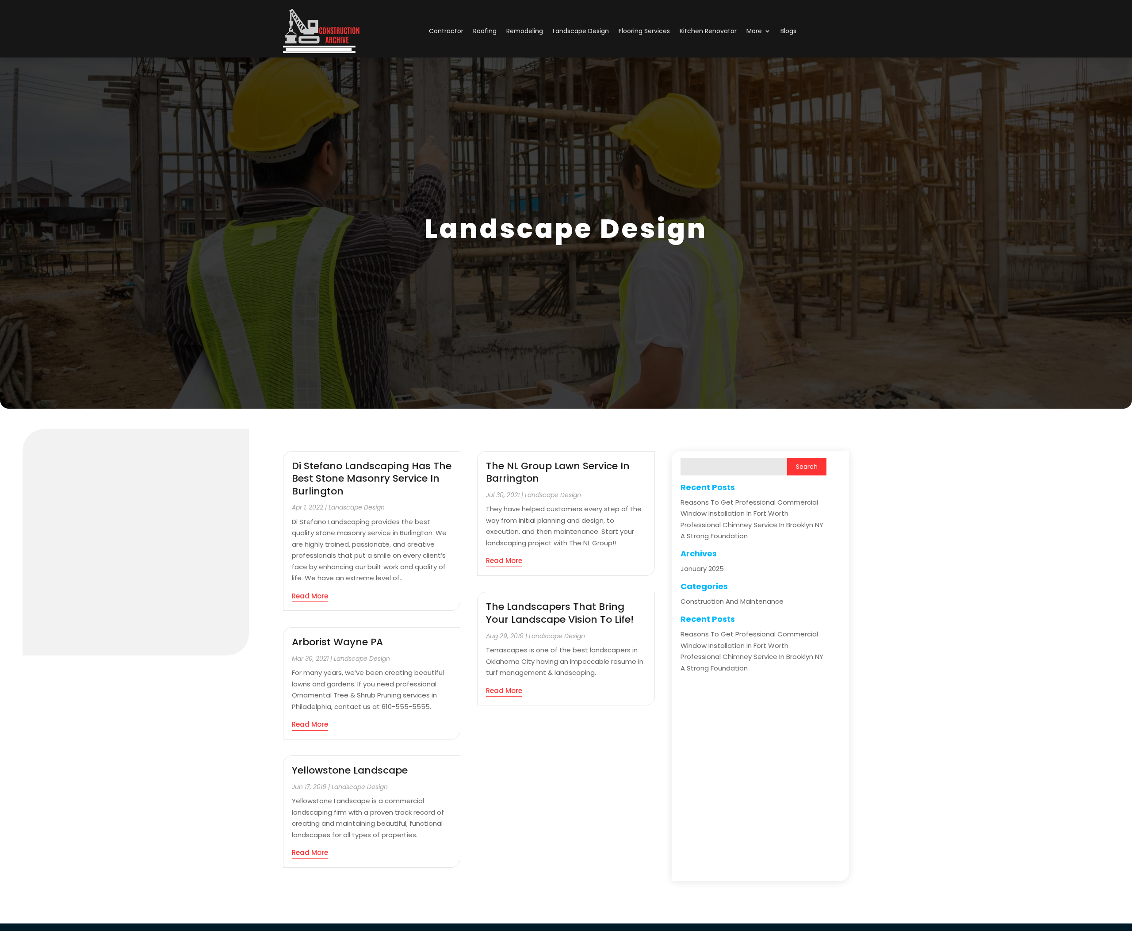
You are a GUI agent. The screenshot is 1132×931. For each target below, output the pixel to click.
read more (310, 596)
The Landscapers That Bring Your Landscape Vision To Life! (560, 613)
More (754, 31)
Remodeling (524, 31)
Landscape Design (581, 31)
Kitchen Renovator (708, 31)
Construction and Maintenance (732, 601)
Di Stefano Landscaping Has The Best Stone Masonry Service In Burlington (371, 478)
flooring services (644, 31)
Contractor (446, 31)
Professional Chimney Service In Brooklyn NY (752, 524)
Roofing (485, 31)
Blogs (788, 31)
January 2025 (702, 568)
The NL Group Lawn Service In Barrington (558, 472)
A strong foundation (714, 535)
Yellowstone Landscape (350, 770)
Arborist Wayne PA (337, 642)
